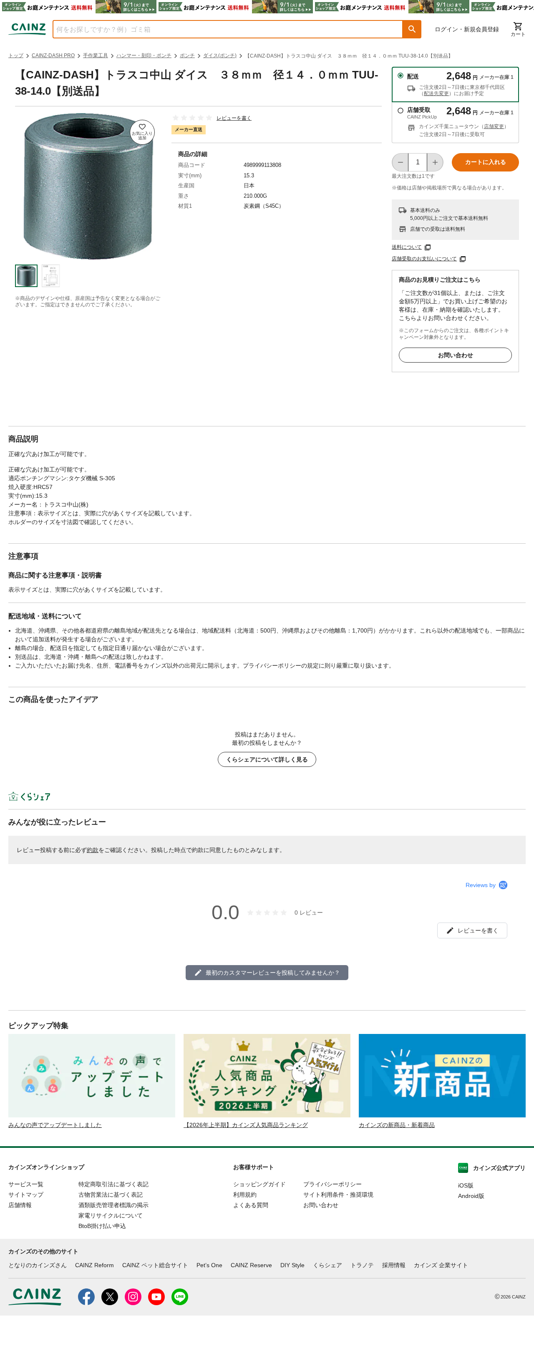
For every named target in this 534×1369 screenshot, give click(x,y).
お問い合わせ (455, 355)
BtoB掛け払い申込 (102, 1226)
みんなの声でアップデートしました (55, 1125)
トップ (15, 55)
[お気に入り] (142, 132)
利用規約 (245, 1194)
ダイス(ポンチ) (220, 55)
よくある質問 (250, 1205)
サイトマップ (25, 1194)
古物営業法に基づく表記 (110, 1194)
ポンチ (187, 55)
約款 (92, 850)
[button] (412, 29)
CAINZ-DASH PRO (53, 55)
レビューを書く (234, 118)
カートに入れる (485, 162)
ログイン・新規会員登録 (467, 29)
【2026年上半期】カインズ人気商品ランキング (246, 1125)
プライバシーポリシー (332, 1184)
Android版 (471, 1196)
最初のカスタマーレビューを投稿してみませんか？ (273, 972)
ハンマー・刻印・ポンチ (143, 55)
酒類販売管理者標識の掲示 (113, 1205)
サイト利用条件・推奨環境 (338, 1194)
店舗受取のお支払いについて (424, 259)
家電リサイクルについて (110, 1215)
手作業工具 (95, 55)
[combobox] (221, 29)
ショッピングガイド (259, 1184)
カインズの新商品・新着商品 (397, 1125)
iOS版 (466, 1185)
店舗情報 (20, 1205)
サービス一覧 (25, 1184)
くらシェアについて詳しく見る (267, 759)
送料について (407, 247)
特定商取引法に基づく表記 (113, 1184)
